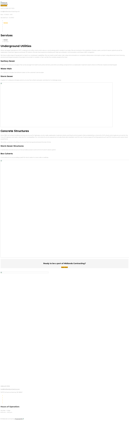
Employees (6, 31)
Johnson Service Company (10, 29)
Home (5, 21)
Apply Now (4, 5)
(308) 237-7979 (5, 386)
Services (6, 23)
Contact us (6, 27)
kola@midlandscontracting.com (10, 389)
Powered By (19, 419)
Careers (6, 25)
